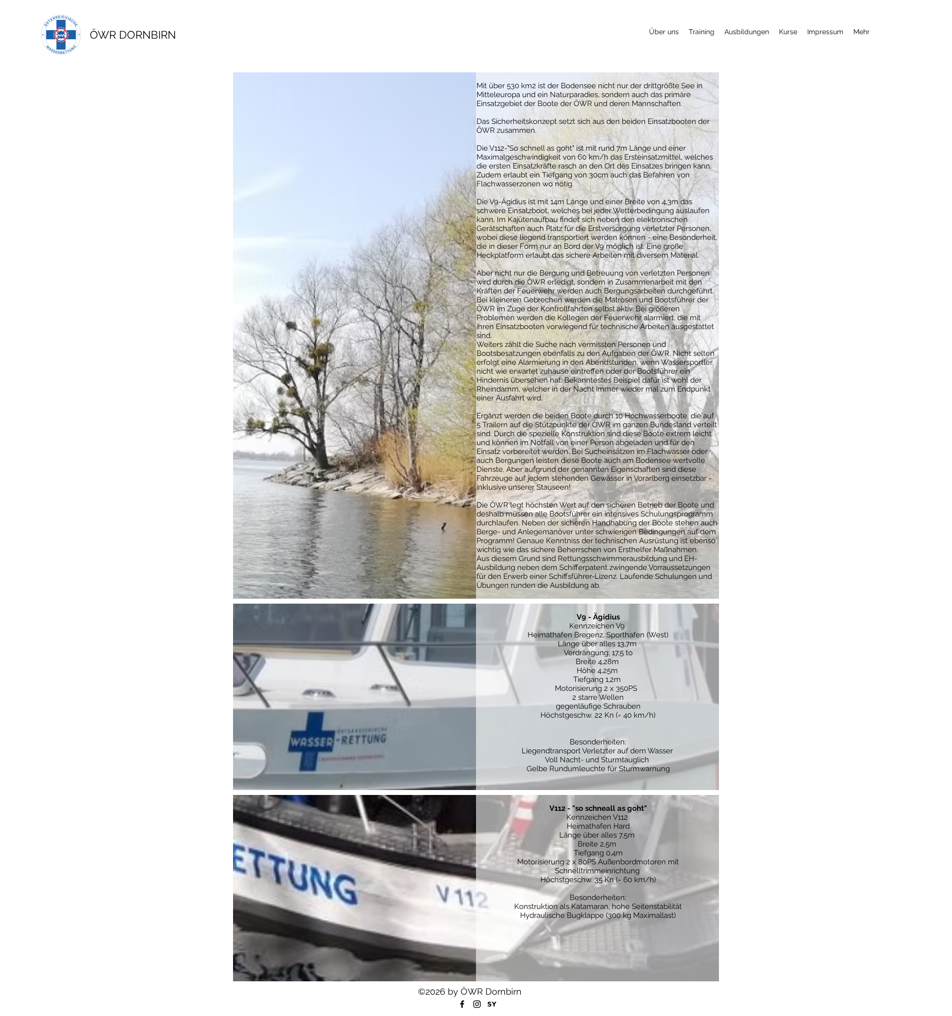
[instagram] (477, 1004)
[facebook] (462, 1004)
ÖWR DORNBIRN (133, 34)
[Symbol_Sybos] (492, 1004)
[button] (746, 31)
